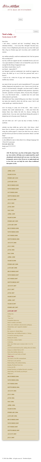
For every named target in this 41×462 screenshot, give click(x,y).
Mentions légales (27, 458)
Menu (20, 19)
